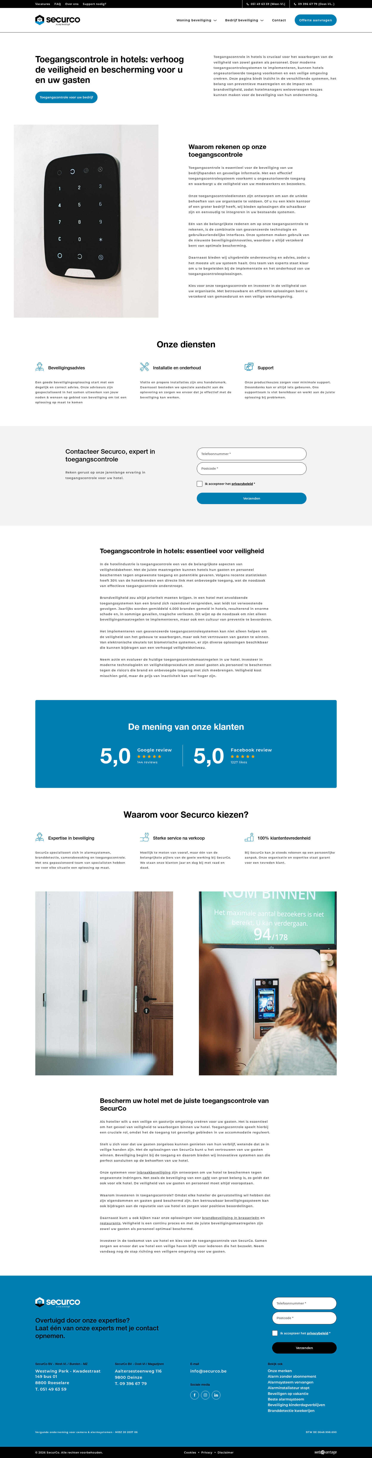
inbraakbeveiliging (154, 1172)
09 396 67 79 (316, 4)
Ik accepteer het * (230, 484)
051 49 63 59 (267, 4)
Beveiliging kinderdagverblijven (296, 1404)
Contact (279, 20)
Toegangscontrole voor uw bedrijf (66, 97)
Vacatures (42, 4)
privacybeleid (242, 484)
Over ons (72, 4)
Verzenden (251, 498)
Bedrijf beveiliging (242, 20)
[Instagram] (205, 1395)
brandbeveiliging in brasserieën (230, 1218)
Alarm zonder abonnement (292, 1376)
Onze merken (280, 1370)
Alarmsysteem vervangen (290, 1382)
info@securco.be (208, 1371)
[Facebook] (194, 1395)
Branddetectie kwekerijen (291, 1410)
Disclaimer (226, 1452)
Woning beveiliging (194, 20)
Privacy (206, 1452)
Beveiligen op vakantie (288, 1393)
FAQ (57, 4)
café (206, 1178)
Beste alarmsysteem (286, 1399)
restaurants (110, 1223)
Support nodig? (94, 4)
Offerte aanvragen (315, 20)
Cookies (190, 1452)
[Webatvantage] (325, 1452)
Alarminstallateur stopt (289, 1387)
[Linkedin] (216, 1395)
